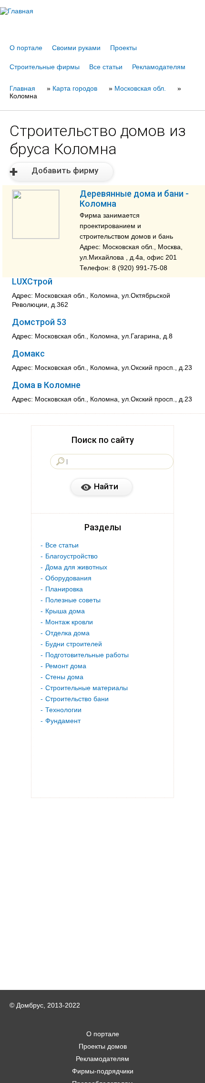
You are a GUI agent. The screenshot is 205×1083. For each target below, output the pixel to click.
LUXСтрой (32, 281)
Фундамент (63, 721)
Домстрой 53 (39, 322)
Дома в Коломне (46, 385)
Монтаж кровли (69, 622)
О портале (26, 48)
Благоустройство (71, 556)
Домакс (28, 353)
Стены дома (64, 677)
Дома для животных (76, 567)
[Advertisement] (102, 1070)
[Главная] (102, 11)
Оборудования (68, 578)
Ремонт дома (65, 666)
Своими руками (76, 48)
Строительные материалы (86, 688)
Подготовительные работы (87, 655)
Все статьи (106, 67)
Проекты (123, 48)
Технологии (63, 710)
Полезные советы (73, 600)
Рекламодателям (158, 67)
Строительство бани (77, 699)
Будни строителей (73, 644)
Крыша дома (65, 611)
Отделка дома (67, 633)
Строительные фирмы (45, 67)
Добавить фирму (64, 170)
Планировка (64, 589)
